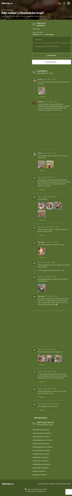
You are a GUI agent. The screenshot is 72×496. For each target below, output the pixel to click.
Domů (40, 484)
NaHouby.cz (7, 3)
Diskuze (64, 484)
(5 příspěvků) (41, 450)
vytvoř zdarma (49, 34)
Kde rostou (46, 484)
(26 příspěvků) (42, 464)
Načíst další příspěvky (40, 418)
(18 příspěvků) (40, 468)
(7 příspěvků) (42, 433)
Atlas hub (53, 484)
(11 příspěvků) (41, 457)
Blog (68, 484)
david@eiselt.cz (41, 491)
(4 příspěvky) (43, 440)
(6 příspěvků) (41, 436)
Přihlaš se (35, 34)
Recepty (58, 484)
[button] (64, 3)
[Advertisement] (16, 50)
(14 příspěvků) (41, 430)
